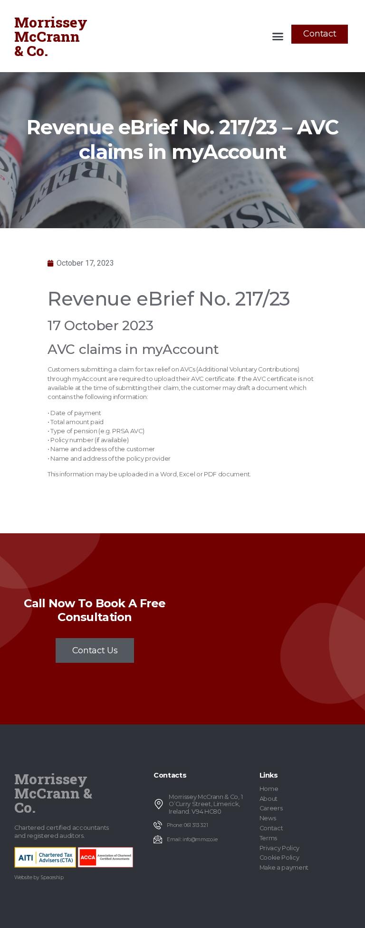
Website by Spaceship (39, 877)
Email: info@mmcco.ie (192, 839)
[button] (278, 36)
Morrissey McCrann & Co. (50, 36)
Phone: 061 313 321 (187, 825)
